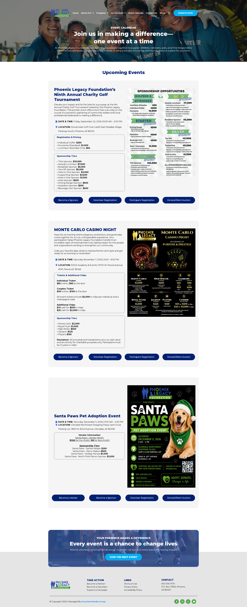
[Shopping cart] (169, 13)
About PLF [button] (86, 13)
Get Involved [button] (117, 13)
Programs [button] (101, 13)
